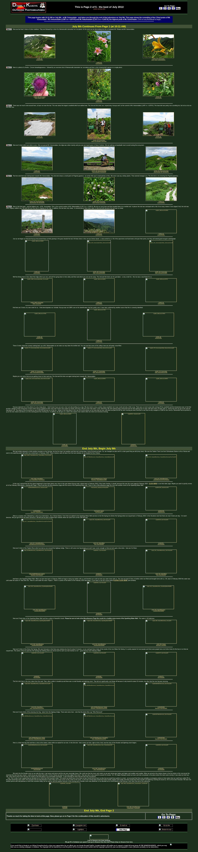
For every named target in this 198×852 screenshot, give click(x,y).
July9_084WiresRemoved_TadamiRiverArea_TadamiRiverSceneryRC (99, 707)
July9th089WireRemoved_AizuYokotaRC (37, 769)
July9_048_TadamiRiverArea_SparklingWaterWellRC (37, 645)
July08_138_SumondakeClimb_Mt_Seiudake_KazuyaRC (99, 141)
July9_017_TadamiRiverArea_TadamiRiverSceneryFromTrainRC (37, 544)
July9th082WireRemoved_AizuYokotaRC (161, 707)
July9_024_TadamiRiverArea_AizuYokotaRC (161, 574)
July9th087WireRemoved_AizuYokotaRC (161, 738)
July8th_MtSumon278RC (158, 337)
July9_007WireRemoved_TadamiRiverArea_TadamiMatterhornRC (99, 479)
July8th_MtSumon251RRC (161, 234)
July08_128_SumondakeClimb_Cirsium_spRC (40, 97)
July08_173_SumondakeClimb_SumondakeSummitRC (37, 372)
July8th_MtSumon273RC (99, 341)
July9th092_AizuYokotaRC (161, 769)
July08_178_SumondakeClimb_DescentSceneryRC (161, 372)
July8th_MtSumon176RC (39, 59)
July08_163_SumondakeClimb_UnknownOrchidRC (161, 272)
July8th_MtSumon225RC (39, 137)
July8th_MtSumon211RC (158, 97)
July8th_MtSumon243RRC (161, 202)
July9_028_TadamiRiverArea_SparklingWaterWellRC (39, 610)
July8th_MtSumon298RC (64, 445)
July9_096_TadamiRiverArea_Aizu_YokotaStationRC (99, 769)
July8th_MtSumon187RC (99, 63)
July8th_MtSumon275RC (39, 337)
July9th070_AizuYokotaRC (161, 677)
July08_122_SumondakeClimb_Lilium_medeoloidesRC (158, 59)
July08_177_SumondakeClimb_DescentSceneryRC (99, 372)
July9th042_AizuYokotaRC (99, 614)
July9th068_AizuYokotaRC (99, 677)
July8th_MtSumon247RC (99, 234)
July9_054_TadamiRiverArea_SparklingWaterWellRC (99, 645)
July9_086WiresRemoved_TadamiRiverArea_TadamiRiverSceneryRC (37, 738)
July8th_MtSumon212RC (99, 101)
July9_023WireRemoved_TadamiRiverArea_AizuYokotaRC (37, 574)
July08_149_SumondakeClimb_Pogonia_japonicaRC (99, 202)
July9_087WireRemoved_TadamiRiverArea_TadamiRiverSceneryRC (99, 738)
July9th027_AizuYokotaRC (99, 574)
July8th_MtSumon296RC (161, 402)
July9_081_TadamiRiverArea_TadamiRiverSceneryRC (37, 707)
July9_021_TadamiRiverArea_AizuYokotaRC (99, 544)
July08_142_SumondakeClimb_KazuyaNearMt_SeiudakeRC (99, 171)
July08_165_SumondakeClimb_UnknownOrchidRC (99, 272)
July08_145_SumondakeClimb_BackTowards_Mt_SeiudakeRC (37, 202)
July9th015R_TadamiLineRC (161, 511)
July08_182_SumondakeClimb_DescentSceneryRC (37, 402)
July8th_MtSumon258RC (37, 272)
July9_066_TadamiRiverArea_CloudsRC (161, 645)
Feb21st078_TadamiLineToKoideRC (99, 511)
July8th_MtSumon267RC (161, 303)
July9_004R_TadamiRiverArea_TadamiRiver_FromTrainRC (37, 479)
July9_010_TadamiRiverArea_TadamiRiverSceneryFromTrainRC (161, 479)
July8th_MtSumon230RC (37, 171)
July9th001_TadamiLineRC (133, 445)
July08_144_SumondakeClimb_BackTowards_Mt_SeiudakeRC (161, 171)
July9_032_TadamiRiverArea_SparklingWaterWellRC (158, 610)
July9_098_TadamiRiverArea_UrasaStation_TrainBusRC (133, 807)
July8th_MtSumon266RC (99, 303)
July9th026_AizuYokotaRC (161, 544)
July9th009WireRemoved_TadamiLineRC (37, 511)
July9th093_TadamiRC (64, 807)
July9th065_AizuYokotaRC (37, 677)
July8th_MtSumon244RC (37, 234)
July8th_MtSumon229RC (158, 137)
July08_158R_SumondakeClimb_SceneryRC (37, 303)
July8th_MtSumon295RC (99, 402)
